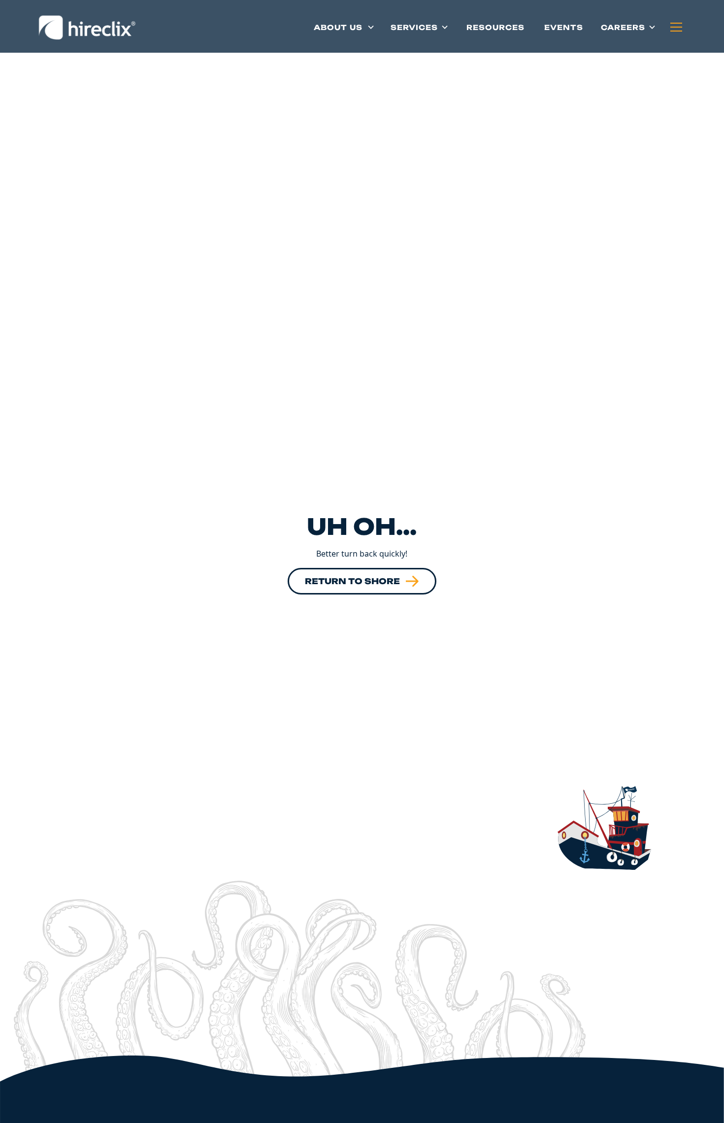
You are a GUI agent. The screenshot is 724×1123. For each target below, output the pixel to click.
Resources (495, 27)
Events (563, 27)
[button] (344, 27)
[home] (86, 27)
